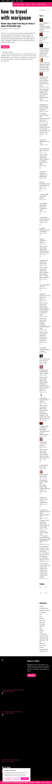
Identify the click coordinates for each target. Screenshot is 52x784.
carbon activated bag (24, 54)
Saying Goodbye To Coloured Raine (44, 38)
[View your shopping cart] (48, 4)
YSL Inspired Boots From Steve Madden (44, 399)
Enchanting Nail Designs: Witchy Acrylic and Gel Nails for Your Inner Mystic (44, 51)
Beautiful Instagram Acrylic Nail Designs (45, 229)
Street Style (43, 645)
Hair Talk (42, 622)
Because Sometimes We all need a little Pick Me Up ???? (45, 184)
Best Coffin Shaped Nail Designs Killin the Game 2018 (45, 487)
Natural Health (44, 636)
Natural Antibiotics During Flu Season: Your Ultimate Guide (13, 690)
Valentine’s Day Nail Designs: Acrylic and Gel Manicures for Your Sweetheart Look (44, 81)
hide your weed (21, 55)
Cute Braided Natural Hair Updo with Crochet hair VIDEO (43, 206)
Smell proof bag (9, 59)
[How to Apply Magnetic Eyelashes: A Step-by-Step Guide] (3, 702)
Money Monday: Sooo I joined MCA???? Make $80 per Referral (44, 275)
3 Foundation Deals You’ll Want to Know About (44, 219)
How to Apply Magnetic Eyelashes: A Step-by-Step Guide (12, 712)
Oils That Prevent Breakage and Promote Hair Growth (11, 760)
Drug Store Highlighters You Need (44, 141)
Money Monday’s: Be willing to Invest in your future (44, 161)
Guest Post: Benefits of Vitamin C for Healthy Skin (43, 174)
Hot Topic (39, 4)
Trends (43, 4)
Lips (41, 628)
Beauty (22, 4)
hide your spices (11, 55)
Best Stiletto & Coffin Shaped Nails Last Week (44, 371)
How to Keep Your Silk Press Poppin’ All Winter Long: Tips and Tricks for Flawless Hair (45, 66)
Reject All (16, 779)
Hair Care (42, 620)
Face (41, 616)
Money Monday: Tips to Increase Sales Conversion (44, 455)
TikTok (17, 1)
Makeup (42, 630)
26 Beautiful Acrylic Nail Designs (43, 443)
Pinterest (21, 1)
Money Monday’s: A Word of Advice (44, 252)
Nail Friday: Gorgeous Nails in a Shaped (45, 349)
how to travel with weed (13, 57)
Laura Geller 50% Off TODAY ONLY (44, 149)
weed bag (6, 61)
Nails (41, 632)
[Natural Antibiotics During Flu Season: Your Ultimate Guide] (3, 674)
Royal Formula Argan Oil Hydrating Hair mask (44, 96)
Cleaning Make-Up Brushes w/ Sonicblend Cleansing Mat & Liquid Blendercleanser (44, 430)
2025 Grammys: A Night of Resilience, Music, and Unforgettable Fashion (45, 26)
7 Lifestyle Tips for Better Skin (45, 119)
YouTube (3, 1)
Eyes (41, 614)
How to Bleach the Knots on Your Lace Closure (45, 360)
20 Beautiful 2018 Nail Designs (44, 526)
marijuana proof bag (26, 57)
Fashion (27, 4)
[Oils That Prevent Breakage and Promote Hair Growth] (3, 736)
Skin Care (42, 643)
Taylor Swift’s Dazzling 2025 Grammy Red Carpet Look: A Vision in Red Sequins (44, 573)
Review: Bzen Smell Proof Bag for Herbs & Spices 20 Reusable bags (18, 24)
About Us (18, 4)
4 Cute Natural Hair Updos (44, 466)
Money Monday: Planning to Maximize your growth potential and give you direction (44, 386)
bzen (3, 54)
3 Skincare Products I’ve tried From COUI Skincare (45, 296)
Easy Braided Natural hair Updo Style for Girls (45, 130)
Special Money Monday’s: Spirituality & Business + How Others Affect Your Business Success (45, 414)
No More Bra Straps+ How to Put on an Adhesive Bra (44, 500)
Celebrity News (44, 608)
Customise (8, 779)
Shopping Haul (44, 638)
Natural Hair (43, 634)
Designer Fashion (45, 610)
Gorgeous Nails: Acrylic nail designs (44, 196)
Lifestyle (33, 4)
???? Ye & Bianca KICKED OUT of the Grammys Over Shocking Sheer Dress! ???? (44, 556)
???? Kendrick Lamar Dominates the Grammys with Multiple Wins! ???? (45, 539)
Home (15, 4)
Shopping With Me (44, 640)
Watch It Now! (43, 651)
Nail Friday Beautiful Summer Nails (45, 326)
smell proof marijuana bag (21, 59)
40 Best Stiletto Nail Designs (44, 475)
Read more (6, 47)
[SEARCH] (46, 4)
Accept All (24, 779)
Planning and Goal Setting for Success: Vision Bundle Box (44, 107)
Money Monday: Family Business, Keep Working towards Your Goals (44, 311)
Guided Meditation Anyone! (43, 240)
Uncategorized (44, 649)
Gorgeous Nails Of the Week (45, 285)
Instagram (13, 1)
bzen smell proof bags (12, 54)
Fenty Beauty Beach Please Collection (43, 338)
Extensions (43, 612)
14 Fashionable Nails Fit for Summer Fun (44, 261)
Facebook (7, 1)
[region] (16, 774)
